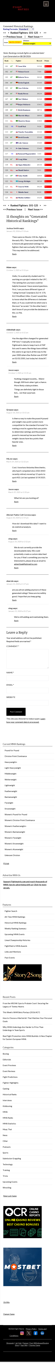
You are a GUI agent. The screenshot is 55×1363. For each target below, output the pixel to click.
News (5, 1135)
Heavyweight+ (11, 762)
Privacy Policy (31, 1329)
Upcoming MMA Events (15, 934)
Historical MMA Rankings (15, 923)
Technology (8, 1164)
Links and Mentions (13, 952)
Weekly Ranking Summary (15, 928)
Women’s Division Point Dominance (20, 820)
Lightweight (10, 785)
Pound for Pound (12, 750)
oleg (10, 538)
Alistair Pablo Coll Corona (18, 515)
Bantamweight (11, 797)
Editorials (7, 1059)
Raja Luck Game (10, 1196)
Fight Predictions (10, 1077)
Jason (11, 370)
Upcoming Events (10, 1182)
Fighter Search (11, 911)
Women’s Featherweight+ (15, 826)
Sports (5, 1153)
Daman (25, 1343)
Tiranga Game (34, 1345)
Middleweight (10, 773)
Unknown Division (12, 855)
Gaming (6, 1089)
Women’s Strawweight (14, 843)
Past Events (10, 957)
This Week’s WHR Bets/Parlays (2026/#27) (21, 1012)
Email (10, 685)
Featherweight (11, 791)
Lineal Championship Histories (17, 940)
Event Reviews (9, 1071)
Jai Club (18, 1343)
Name (10, 672)
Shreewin (10, 1343)
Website (10, 697)
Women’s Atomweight (14, 849)
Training (6, 1170)
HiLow (9, 458)
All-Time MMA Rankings (15, 917)
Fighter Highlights (10, 1083)
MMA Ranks (8, 1118)
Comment (12, 646)
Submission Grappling (12, 1158)
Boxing (6, 1054)
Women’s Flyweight (13, 838)
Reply (14, 254)
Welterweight (10, 779)
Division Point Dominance (16, 756)
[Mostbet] (22, 1285)
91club (6, 863)
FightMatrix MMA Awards (16, 946)
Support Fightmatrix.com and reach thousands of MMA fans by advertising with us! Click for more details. (25, 884)
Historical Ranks (10, 1094)
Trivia (5, 1176)
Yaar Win (24, 1345)
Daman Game (9, 1314)
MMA (5, 1112)
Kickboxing (7, 1106)
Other (5, 1141)
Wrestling (7, 1187)
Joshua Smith (12, 228)
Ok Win (6, 1302)
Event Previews (9, 1065)
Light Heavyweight (13, 768)
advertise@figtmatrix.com (25, 564)
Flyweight (9, 803)
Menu (46, 3)
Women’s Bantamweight (15, 832)
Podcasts (7, 1147)
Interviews (7, 1100)
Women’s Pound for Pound (16, 814)
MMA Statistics (9, 1123)
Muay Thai (7, 1129)
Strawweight (10, 809)
